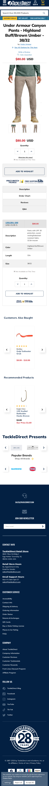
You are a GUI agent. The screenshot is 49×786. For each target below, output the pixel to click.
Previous (5, 447)
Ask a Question (26, 55)
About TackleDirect (9, 649)
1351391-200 (11, 222)
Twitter (10, 715)
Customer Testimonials (11, 661)
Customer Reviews (9, 657)
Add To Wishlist (24, 171)
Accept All (30, 782)
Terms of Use (24, 763)
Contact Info (7, 603)
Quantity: (24, 145)
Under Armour (25, 44)
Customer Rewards (10, 665)
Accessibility (7, 599)
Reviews (24, 202)
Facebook (11, 694)
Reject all (18, 782)
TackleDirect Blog (14, 688)
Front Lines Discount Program (14, 669)
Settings (7, 782)
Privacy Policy (35, 763)
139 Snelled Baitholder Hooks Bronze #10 (23, 414)
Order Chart (24, 196)
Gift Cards (6, 622)
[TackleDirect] (19, 3)
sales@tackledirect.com (11, 572)
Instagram (11, 699)
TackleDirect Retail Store (15, 551)
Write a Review (24, 52)
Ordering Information (10, 610)
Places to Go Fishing (10, 630)
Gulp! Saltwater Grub (24, 352)
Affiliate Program (9, 673)
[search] (44, 13)
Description (24, 189)
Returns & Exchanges (10, 618)
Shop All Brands (23, 458)
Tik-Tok (10, 710)
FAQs (4, 634)
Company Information (11, 653)
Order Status (7, 614)
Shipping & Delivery (10, 606)
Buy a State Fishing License (13, 626)
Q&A (24, 209)
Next (44, 447)
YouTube (10, 704)
